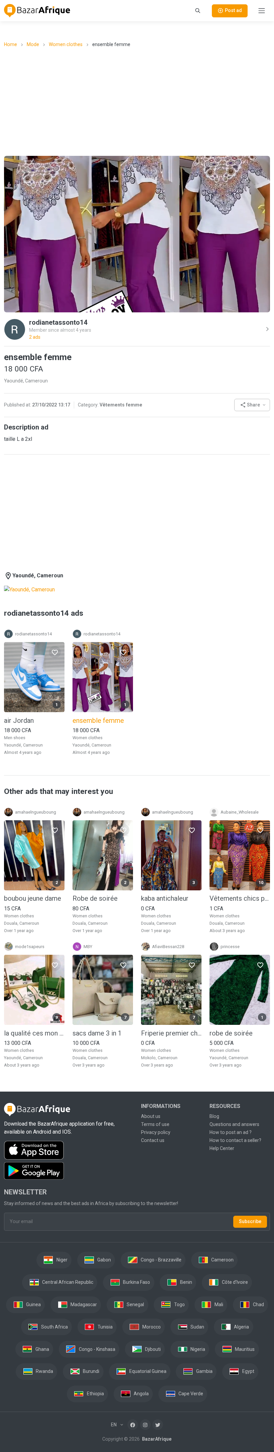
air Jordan (19, 720)
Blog (214, 1116)
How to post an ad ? (231, 1132)
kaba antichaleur (164, 898)
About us (150, 1116)
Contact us (152, 1140)
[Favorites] (55, 652)
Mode (33, 44)
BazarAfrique (156, 1439)
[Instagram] (145, 1424)
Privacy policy (155, 1132)
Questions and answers (234, 1124)
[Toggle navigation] (261, 11)
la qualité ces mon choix (34, 1033)
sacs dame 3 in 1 (97, 1033)
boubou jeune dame (32, 898)
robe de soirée (231, 1033)
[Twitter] (157, 1424)
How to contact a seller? (235, 1140)
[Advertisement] (139, 101)
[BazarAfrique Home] (37, 10)
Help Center (222, 1148)
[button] (252, 405)
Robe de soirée (95, 898)
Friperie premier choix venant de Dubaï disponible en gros (171, 1033)
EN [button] (114, 1424)
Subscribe (250, 1221)
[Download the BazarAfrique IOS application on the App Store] (68, 1150)
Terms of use (155, 1124)
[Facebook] (132, 1424)
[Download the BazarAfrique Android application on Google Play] (68, 1171)
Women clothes (66, 44)
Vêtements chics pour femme (240, 898)
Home (10, 44)
